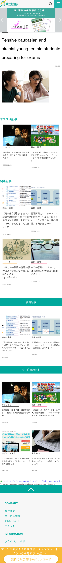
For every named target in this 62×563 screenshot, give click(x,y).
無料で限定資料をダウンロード (31, 559)
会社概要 (10, 510)
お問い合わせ (12, 521)
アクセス (10, 526)
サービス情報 (12, 516)
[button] (2, 20)
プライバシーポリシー (17, 541)
